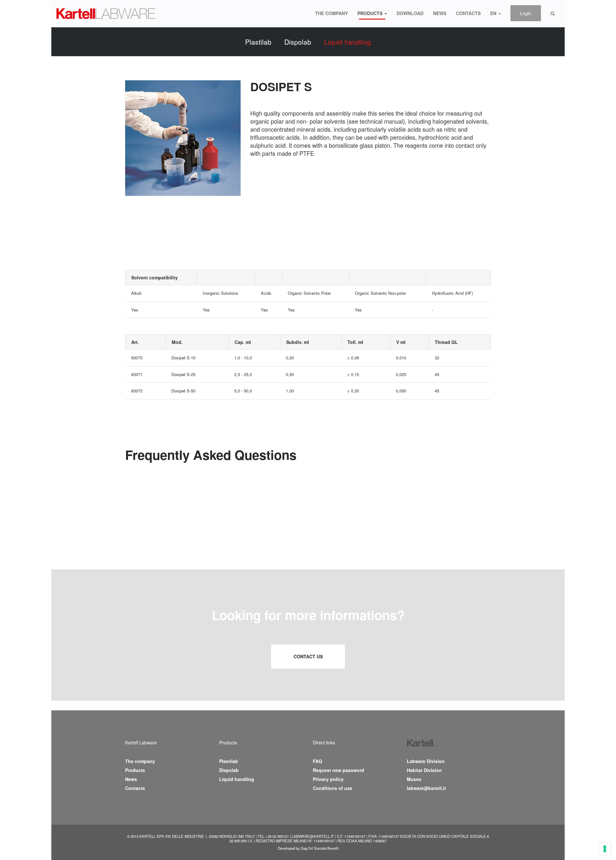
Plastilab (258, 42)
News (439, 13)
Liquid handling (347, 42)
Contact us (308, 656)
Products (135, 770)
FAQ (317, 761)
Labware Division (426, 761)
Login (525, 13)
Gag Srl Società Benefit (319, 848)
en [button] (494, 13)
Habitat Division (424, 770)
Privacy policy (328, 779)
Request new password (338, 770)
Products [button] (370, 13)
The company (331, 13)
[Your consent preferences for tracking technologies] (605, 849)
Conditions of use (332, 788)
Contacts (468, 13)
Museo (414, 779)
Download (410, 13)
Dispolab (297, 42)
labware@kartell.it (426, 788)
